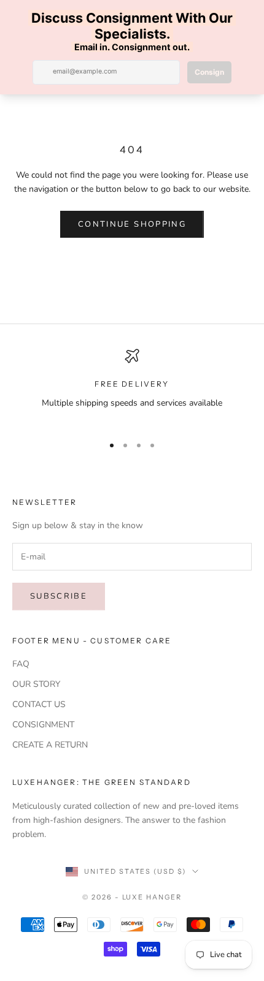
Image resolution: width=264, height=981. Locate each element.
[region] (132, 386)
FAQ (20, 664)
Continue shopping (132, 224)
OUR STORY (36, 684)
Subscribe (58, 596)
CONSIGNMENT (43, 724)
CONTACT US (39, 704)
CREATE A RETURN (50, 745)
